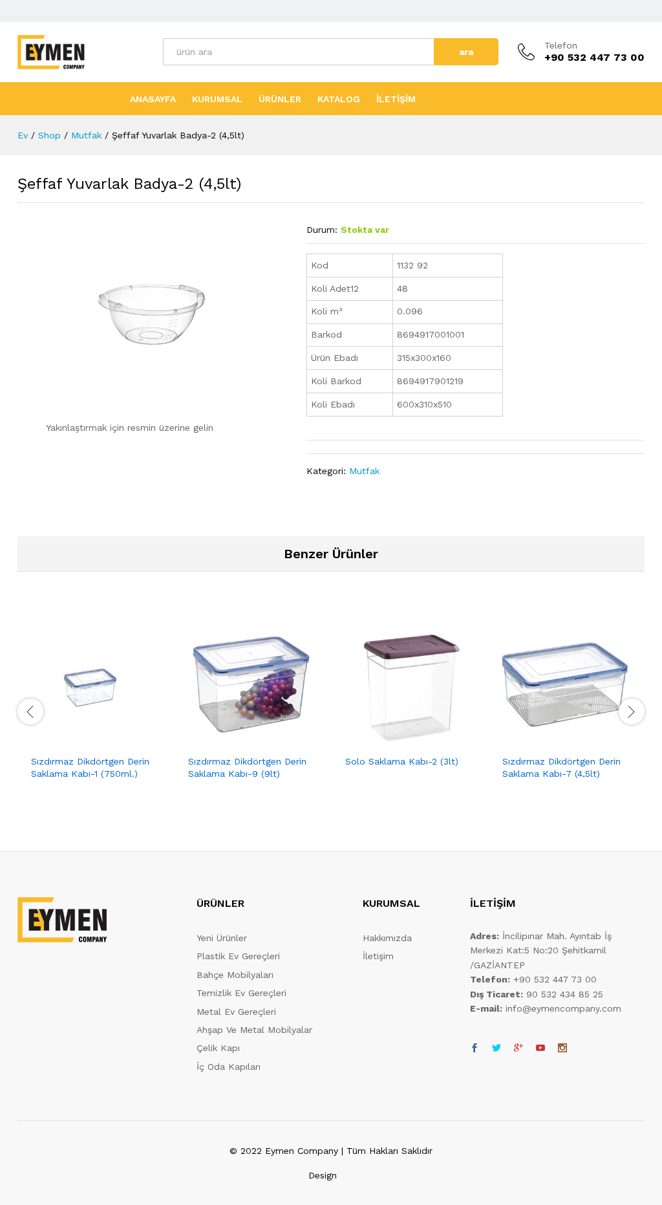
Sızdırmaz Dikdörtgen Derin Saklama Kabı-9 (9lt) (247, 767)
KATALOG (338, 98)
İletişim (378, 956)
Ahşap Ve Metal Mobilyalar (254, 1030)
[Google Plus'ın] (518, 1048)
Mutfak (364, 471)
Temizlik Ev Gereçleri (241, 993)
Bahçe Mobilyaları (235, 975)
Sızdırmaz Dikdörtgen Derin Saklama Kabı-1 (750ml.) (90, 767)
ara (466, 52)
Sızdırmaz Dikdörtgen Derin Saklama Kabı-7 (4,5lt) (561, 767)
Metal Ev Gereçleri (236, 1011)
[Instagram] (562, 1048)
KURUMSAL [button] (217, 98)
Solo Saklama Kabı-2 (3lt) (401, 761)
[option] (96, 709)
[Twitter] (496, 1048)
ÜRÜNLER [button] (280, 98)
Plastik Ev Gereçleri (238, 956)
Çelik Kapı (218, 1048)
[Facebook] (475, 1048)
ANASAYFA (153, 98)
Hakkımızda (387, 938)
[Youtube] (540, 1048)
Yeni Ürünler (222, 938)
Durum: (321, 229)
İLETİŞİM (396, 98)
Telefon (560, 45)
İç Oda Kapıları (229, 1066)
